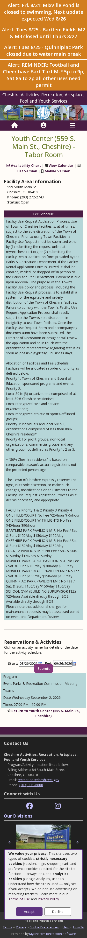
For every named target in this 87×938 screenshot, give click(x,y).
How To (78, 927)
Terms (7, 927)
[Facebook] (29, 806)
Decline (58, 911)
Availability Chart (25, 165)
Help (66, 927)
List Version (27, 171)
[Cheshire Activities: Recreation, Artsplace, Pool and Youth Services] (43, 112)
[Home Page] (14, 125)
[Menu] (72, 125)
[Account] (43, 125)
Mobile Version (57, 171)
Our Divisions (18, 816)
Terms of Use (19, 899)
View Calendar (61, 165)
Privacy (21, 927)
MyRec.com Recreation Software (52, 933)
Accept (29, 911)
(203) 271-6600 (31, 785)
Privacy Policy (48, 899)
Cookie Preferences (44, 927)
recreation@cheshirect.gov (38, 779)
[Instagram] (58, 806)
